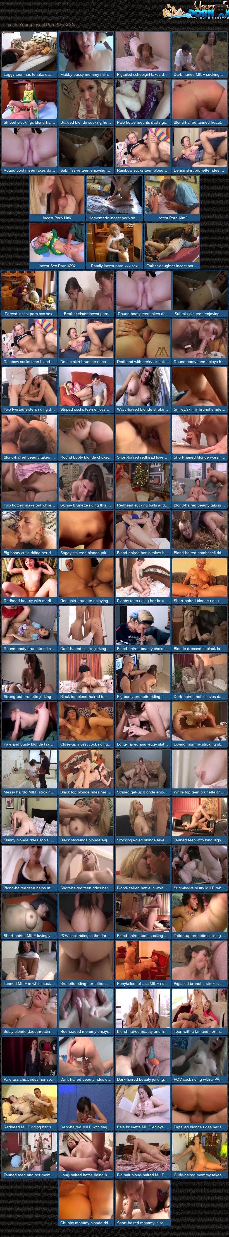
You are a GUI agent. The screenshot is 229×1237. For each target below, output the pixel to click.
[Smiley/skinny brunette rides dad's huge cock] (199, 386)
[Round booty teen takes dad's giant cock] (29, 147)
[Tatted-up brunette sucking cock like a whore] (199, 912)
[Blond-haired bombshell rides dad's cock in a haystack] (199, 530)
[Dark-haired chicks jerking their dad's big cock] (86, 625)
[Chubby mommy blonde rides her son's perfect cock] (86, 1199)
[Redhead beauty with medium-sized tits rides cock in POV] (29, 577)
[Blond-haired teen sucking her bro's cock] (143, 912)
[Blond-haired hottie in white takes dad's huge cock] (143, 865)
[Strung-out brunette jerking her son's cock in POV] (29, 673)
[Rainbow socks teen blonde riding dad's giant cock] (143, 147)
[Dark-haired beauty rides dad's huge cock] (86, 1056)
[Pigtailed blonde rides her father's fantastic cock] (199, 1104)
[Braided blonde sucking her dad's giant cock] (86, 99)
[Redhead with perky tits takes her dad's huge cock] (143, 338)
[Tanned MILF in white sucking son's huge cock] (29, 960)
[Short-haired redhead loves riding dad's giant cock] (143, 434)
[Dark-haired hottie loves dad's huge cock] (199, 673)
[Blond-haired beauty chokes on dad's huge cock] (143, 625)
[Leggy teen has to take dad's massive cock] (29, 51)
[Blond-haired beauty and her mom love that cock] (143, 1008)
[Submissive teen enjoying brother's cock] (86, 147)
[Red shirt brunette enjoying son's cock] (86, 577)
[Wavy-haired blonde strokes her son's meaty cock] (143, 386)
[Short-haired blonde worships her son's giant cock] (199, 434)
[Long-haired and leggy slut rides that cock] (143, 721)
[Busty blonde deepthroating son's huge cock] (29, 1008)
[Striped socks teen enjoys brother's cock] (86, 386)
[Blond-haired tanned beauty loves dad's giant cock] (199, 99)
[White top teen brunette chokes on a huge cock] (199, 769)
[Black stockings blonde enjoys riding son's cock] (86, 817)
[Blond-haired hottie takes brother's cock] (143, 530)
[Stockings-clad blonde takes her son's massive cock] (143, 817)
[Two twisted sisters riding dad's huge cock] (29, 386)
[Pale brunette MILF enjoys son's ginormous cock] (143, 1104)
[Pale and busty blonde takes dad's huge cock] (29, 721)
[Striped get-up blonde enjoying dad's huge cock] (143, 769)
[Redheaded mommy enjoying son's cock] (86, 1008)
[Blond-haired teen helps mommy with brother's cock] (29, 865)
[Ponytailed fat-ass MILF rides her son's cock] (143, 960)
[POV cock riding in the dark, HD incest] (86, 912)
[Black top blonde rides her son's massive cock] (86, 769)
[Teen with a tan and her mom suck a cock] (199, 1008)
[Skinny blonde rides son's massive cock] (29, 817)
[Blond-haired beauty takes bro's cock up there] (29, 434)
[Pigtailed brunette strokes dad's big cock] (199, 960)
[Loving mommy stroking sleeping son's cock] (199, 721)
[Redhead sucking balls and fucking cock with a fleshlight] (143, 482)
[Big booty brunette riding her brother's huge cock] (143, 673)
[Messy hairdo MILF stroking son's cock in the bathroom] (29, 769)
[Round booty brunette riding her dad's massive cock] (29, 625)
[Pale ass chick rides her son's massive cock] (29, 1056)
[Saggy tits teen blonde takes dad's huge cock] (86, 530)
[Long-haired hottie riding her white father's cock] (86, 1152)
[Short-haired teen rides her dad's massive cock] (86, 865)
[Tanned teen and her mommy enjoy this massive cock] (29, 1152)
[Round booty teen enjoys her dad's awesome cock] (199, 338)
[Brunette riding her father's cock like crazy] (86, 960)
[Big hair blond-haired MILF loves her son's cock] (143, 1152)
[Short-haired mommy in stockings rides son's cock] (143, 1199)
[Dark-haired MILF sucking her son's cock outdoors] (199, 51)
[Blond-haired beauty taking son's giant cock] (199, 482)
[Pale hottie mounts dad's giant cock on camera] (143, 99)
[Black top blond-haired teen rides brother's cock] (86, 673)
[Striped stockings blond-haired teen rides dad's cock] (29, 99)
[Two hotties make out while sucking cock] (29, 482)
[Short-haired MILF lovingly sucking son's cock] (29, 912)
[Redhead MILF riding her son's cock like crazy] (29, 1104)
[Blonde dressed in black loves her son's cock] (199, 625)
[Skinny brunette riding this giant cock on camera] (86, 482)
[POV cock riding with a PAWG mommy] (199, 1056)
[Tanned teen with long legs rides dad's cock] (199, 817)
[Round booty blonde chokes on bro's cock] (86, 434)
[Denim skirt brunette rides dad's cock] (199, 147)
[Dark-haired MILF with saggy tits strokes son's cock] (86, 1104)
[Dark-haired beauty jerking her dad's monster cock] (143, 1056)
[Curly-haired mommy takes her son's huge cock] (199, 1152)
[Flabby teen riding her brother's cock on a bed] (143, 577)
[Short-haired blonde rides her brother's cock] (199, 577)
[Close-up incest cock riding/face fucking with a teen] (86, 721)
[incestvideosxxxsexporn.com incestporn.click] (220, 8)
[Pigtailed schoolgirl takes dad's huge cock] (143, 51)
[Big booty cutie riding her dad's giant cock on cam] (29, 530)
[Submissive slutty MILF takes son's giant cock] (199, 865)
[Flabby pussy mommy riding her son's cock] (86, 51)
